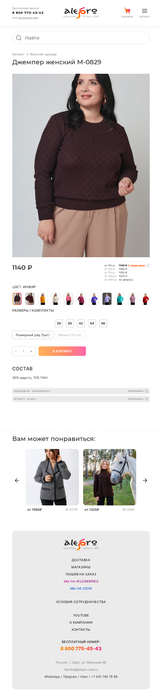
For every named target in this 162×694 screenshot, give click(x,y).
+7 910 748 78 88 (104, 677)
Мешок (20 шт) (70, 335)
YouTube (81, 615)
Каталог (18, 54)
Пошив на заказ (81, 574)
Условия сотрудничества (81, 602)
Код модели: (32, 391)
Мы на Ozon (81, 588)
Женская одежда (43, 54)
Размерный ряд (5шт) (33, 335)
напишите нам (28, 17)
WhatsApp (52, 677)
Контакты (81, 630)
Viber (84, 677)
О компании (80, 622)
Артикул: (25, 399)
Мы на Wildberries (81, 581)
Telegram (70, 677)
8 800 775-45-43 (28, 13)
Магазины (80, 567)
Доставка (81, 560)
